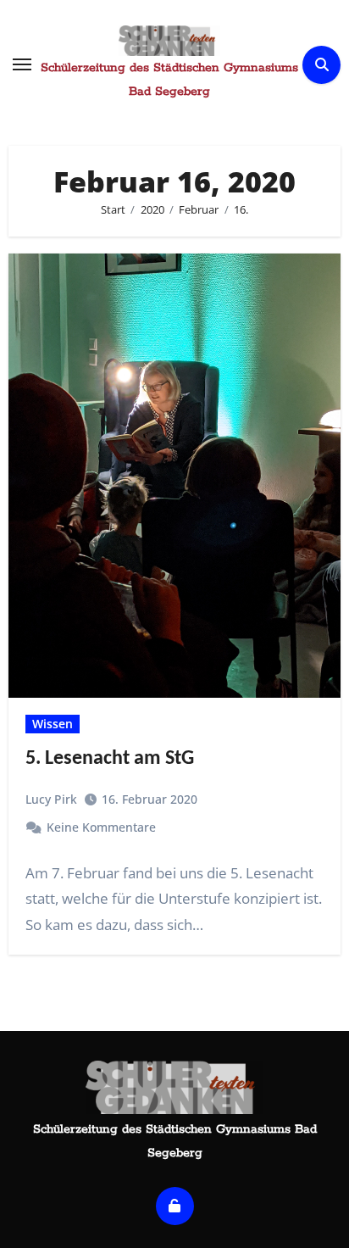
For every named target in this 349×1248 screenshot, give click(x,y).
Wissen (52, 724)
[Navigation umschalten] (22, 64)
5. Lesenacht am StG (109, 759)
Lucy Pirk (51, 799)
